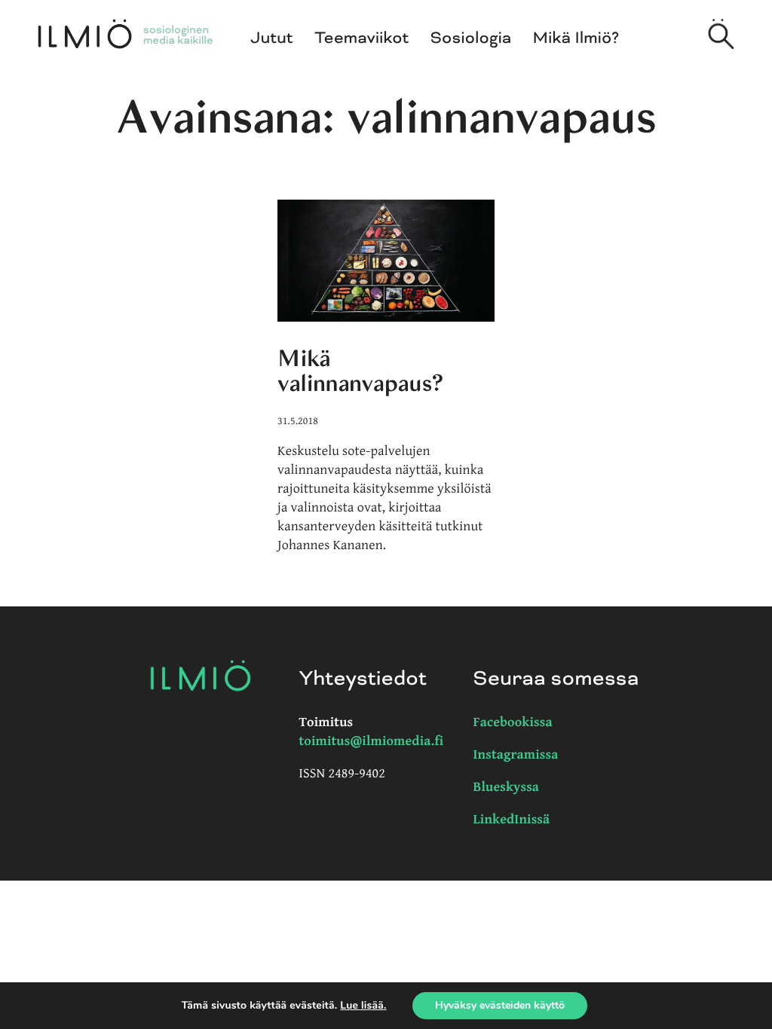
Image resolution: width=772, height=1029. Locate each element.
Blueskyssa (506, 787)
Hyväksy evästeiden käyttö (500, 1005)
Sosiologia (471, 38)
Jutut (272, 38)
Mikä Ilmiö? (576, 38)
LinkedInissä (511, 820)
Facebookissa (513, 723)
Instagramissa (516, 755)
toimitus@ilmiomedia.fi (371, 742)
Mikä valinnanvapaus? (360, 370)
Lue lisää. (363, 1005)
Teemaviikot (361, 38)
